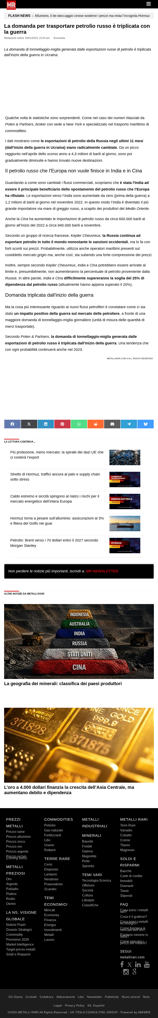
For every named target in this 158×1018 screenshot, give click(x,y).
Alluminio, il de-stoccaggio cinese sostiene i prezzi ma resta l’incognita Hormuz (79, 15)
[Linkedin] (138, 965)
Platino (11, 894)
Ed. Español (96, 1005)
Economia (51, 915)
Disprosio (51, 869)
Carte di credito (131, 876)
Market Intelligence (20, 944)
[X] (129, 965)
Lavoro (49, 939)
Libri (81, 996)
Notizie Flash (16, 924)
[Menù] (148, 4)
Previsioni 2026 (17, 939)
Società (87, 890)
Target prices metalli (20, 949)
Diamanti (126, 886)
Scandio (50, 889)
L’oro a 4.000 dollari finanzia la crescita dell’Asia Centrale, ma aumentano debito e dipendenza (69, 790)
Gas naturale (53, 830)
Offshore (88, 885)
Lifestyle (88, 900)
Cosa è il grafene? (133, 916)
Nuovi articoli (131, 996)
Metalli (49, 935)
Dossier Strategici (19, 929)
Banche (125, 871)
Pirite (86, 861)
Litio (47, 840)
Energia (50, 925)
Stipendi (126, 895)
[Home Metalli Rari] (11, 8)
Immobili (126, 881)
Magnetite (89, 856)
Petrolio (50, 825)
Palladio (12, 889)
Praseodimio (53, 884)
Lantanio (50, 874)
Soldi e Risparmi (18, 954)
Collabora (46, 996)
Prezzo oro (14, 846)
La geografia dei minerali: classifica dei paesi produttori (63, 683)
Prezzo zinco (15, 841)
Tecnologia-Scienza (96, 880)
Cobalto (126, 835)
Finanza (50, 920)
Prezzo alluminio (18, 836)
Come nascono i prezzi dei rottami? (133, 942)
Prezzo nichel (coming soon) (16, 857)
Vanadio (126, 830)
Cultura (87, 895)
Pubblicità (112, 996)
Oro (9, 879)
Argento (12, 884)
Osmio (11, 903)
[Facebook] (122, 965)
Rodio (10, 899)
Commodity (14, 934)
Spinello (88, 866)
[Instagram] (126, 973)
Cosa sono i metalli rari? (134, 910)
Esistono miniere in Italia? (134, 935)
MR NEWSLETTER (102, 571)
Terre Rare (128, 825)
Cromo (125, 840)
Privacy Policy (75, 1005)
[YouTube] (147, 965)
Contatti (31, 996)
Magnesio (127, 850)
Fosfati (87, 846)
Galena (87, 851)
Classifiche (90, 905)
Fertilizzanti (52, 835)
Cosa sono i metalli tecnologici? (134, 922)
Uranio (49, 845)
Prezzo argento (17, 851)
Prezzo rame (15, 831)
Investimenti (53, 930)
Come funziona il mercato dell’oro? (132, 929)
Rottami (50, 850)
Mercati (49, 910)
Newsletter (94, 996)
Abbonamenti (65, 996)
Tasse (124, 890)
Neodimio (51, 879)
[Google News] (134, 973)
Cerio (48, 864)
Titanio (125, 845)
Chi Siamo (15, 996)
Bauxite (87, 841)
